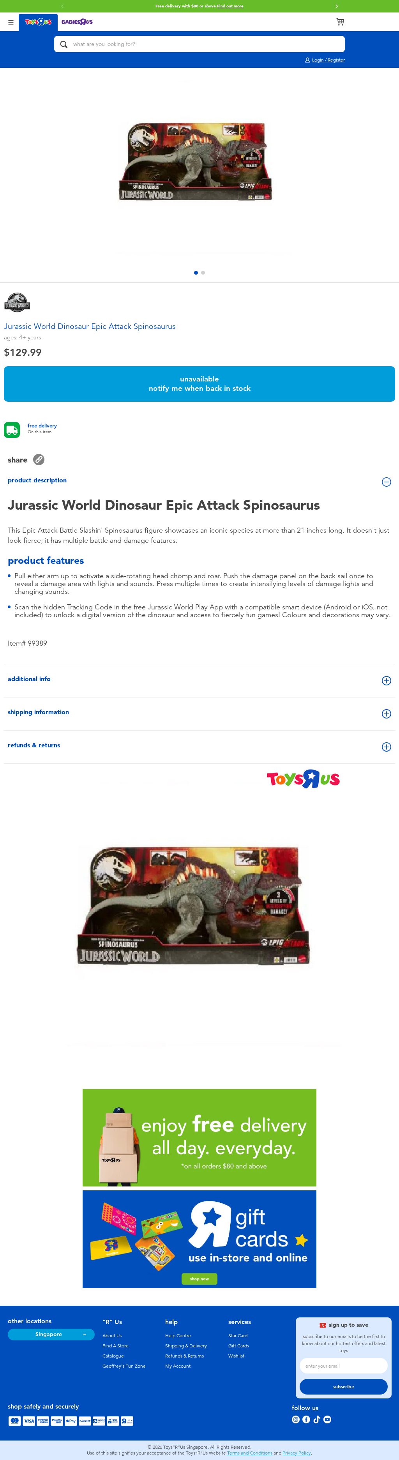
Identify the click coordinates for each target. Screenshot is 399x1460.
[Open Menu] (11, 21)
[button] (62, 6)
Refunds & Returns (184, 1356)
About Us (112, 1335)
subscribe (343, 1386)
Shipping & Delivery (186, 1346)
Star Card (237, 1335)
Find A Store (115, 1346)
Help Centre (178, 1335)
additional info (29, 679)
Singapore (48, 1334)
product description (37, 480)
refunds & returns (34, 745)
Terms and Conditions (249, 1453)
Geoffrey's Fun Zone (124, 1366)
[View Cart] (340, 21)
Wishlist (236, 1356)
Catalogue (113, 1356)
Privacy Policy (296, 1453)
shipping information (38, 712)
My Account (178, 1366)
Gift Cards (238, 1346)
